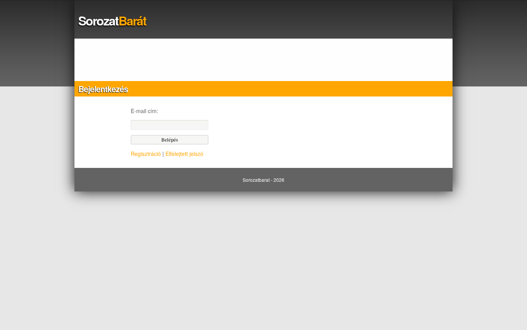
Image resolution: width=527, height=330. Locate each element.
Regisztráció (146, 153)
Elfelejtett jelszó (184, 153)
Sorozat (112, 20)
